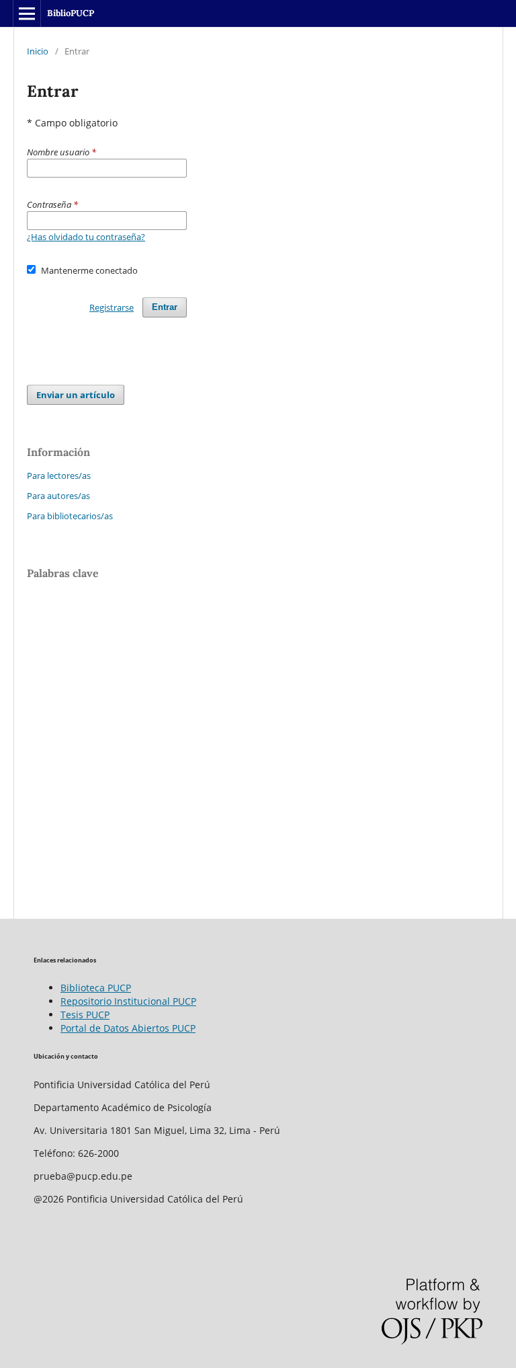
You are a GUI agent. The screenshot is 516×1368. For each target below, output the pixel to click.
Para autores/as (58, 496)
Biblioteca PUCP (95, 987)
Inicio (37, 51)
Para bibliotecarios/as (70, 516)
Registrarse (111, 307)
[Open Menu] (26, 13)
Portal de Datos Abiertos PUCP (128, 1028)
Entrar (164, 307)
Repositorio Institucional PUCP (128, 1001)
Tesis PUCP (85, 1014)
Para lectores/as (59, 475)
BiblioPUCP (70, 13)
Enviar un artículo (75, 395)
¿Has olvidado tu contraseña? (86, 237)
